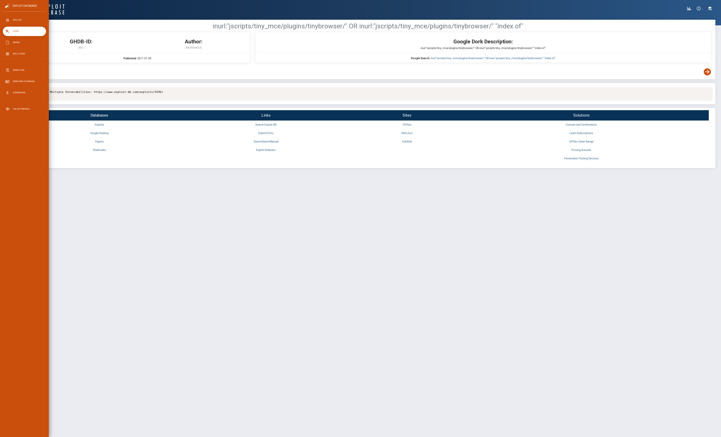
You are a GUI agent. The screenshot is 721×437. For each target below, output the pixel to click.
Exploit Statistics (266, 149)
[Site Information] (699, 9)
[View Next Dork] (707, 71)
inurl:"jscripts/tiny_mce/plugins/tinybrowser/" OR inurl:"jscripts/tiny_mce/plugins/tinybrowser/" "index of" (493, 58)
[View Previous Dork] (28, 71)
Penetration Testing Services (581, 158)
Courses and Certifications (581, 124)
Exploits (99, 124)
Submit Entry (266, 133)
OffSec (407, 124)
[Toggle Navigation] (24, 9)
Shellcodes (99, 149)
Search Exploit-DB (266, 124)
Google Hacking (99, 133)
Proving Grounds (581, 149)
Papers (99, 141)
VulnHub (407, 141)
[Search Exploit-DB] (710, 9)
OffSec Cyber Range (581, 141)
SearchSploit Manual (266, 141)
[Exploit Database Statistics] (689, 9)
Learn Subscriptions (581, 133)
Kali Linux (407, 133)
